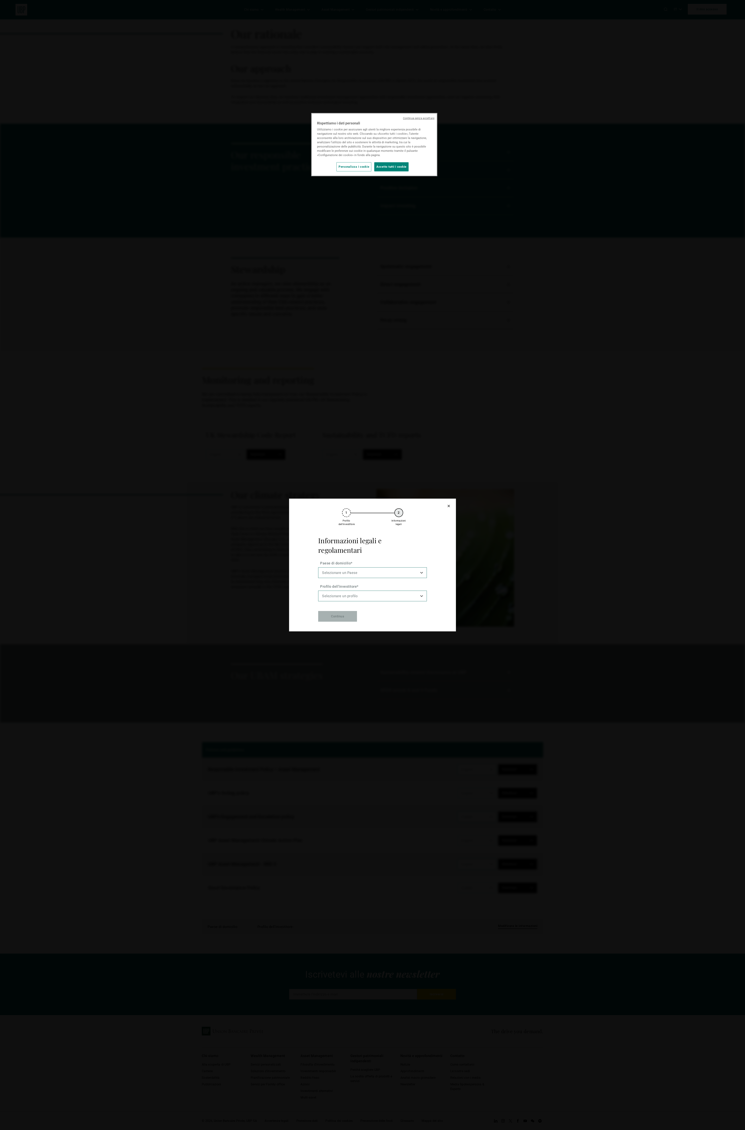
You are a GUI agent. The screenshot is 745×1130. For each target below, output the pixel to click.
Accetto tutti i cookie (391, 166)
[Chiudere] (448, 506)
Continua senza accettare (418, 118)
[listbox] (372, 572)
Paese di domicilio (335, 563)
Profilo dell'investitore (338, 586)
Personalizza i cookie (354, 166)
